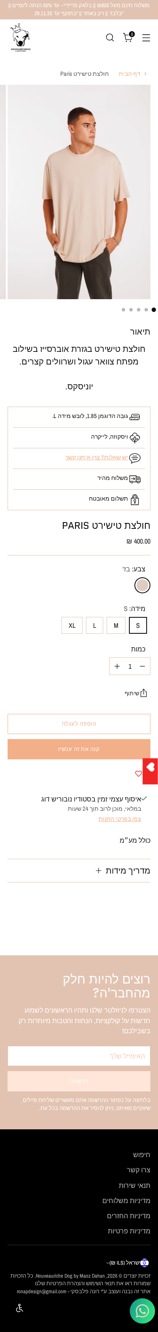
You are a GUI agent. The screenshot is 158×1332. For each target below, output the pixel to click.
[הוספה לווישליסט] (138, 774)
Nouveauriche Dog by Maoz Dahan (70, 1275)
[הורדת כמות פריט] (142, 666)
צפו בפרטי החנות (120, 819)
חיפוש (141, 1154)
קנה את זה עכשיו (78, 749)
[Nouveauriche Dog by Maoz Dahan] (20, 37)
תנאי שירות (134, 1185)
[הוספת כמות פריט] (117, 666)
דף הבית (129, 74)
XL (72, 625)
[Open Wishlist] (150, 771)
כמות (138, 649)
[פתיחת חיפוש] (109, 37)
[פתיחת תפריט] (146, 37)
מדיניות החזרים (128, 1215)
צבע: (134, 569)
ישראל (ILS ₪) (125, 1262)
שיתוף (132, 693)
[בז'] (142, 585)
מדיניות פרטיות (129, 1231)
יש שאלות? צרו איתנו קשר (96, 457)
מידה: (134, 608)
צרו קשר (138, 1169)
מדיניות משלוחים (126, 1200)
